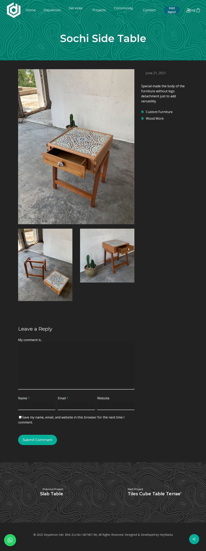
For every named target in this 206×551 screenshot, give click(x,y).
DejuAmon (52, 10)
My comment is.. (30, 340)
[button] (10, 540)
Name (24, 398)
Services (75, 8)
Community (123, 8)
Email (63, 398)
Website (103, 398)
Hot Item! (172, 10)
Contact (149, 10)
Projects (99, 10)
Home (31, 10)
